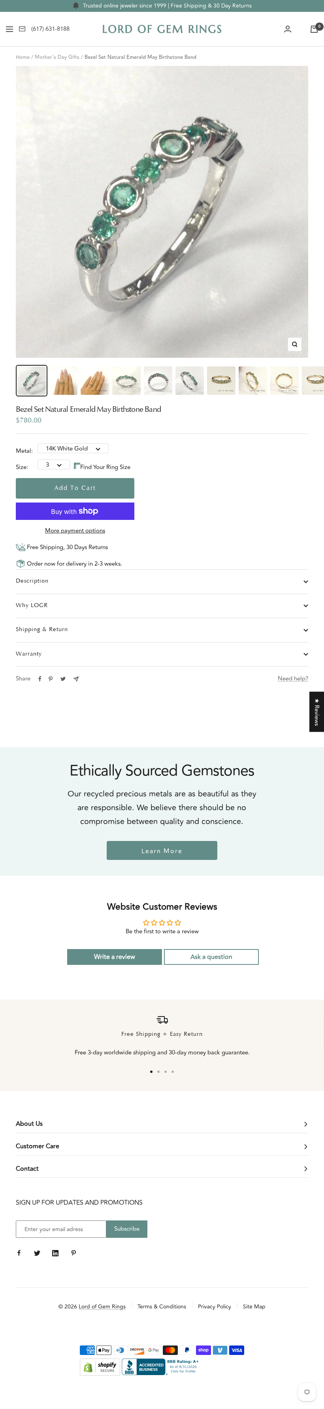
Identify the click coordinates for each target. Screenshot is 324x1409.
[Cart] (314, 29)
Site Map (254, 1306)
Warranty (29, 654)
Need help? (293, 678)
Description (32, 581)
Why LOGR (32, 606)
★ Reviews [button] (316, 712)
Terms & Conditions (162, 1306)
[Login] (287, 29)
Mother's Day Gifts (57, 57)
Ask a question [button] (211, 957)
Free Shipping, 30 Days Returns (66, 547)
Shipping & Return (42, 630)
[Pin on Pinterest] (51, 679)
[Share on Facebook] (39, 679)
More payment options (75, 530)
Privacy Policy (214, 1306)
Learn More (162, 851)
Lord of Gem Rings (102, 1306)
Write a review (114, 957)
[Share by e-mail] (76, 679)
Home (23, 57)
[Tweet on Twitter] (63, 679)
